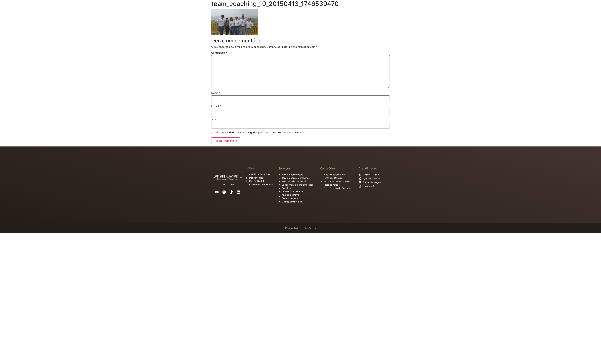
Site (213, 119)
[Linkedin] (238, 192)
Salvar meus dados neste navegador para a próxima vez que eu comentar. (258, 132)
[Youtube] (217, 192)
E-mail (216, 106)
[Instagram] (224, 192)
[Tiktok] (231, 192)
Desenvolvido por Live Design (300, 228)
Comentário (219, 52)
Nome (215, 93)
